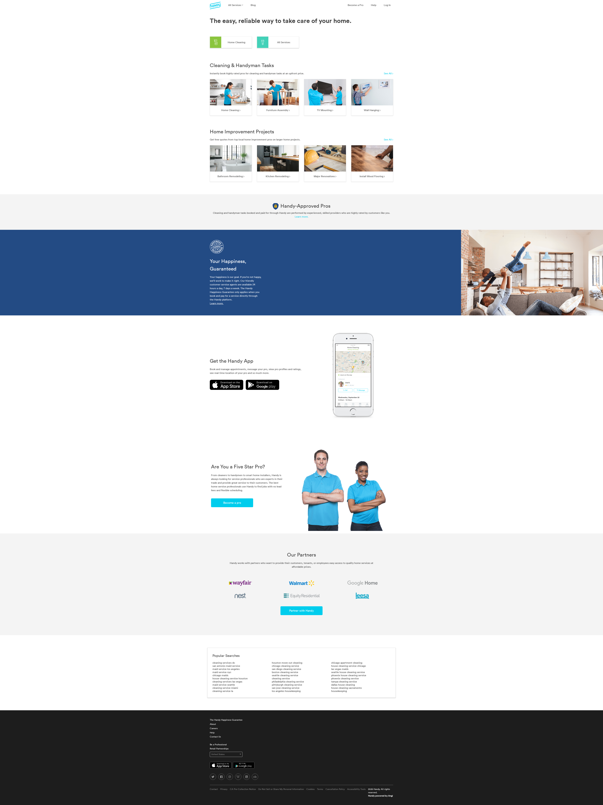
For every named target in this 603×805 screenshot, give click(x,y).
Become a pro (232, 503)
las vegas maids (339, 669)
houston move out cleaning (287, 662)
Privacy (223, 789)
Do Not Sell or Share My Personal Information (281, 789)
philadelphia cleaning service (288, 681)
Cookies (310, 789)
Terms (320, 789)
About (213, 724)
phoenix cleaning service (345, 678)
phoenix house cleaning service (348, 675)
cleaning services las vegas (227, 681)
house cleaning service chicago (348, 665)
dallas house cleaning (343, 684)
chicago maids (220, 675)
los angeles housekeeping (286, 691)
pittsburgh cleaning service (287, 684)
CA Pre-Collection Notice (243, 789)
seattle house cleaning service (348, 672)
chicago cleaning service (285, 665)
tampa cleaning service (344, 681)
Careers (214, 728)
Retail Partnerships (219, 748)
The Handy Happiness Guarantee (226, 719)
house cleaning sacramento (346, 687)
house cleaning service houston (230, 678)
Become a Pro (355, 5)
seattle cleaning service (285, 675)
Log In (387, 5)
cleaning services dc (223, 662)
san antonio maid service (226, 665)
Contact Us (215, 736)
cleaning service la (222, 691)
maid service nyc (221, 672)
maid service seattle (223, 684)
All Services (235, 5)
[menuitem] (236, 5)
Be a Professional (218, 744)
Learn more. (301, 216)
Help (373, 5)
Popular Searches (226, 656)
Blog (253, 5)
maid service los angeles (226, 669)
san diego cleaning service (286, 669)
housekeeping (339, 691)
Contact (214, 789)
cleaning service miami (225, 687)
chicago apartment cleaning (346, 662)
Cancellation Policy (335, 789)
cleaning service (281, 678)
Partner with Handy (301, 610)
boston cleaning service (285, 672)
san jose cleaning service (285, 687)
